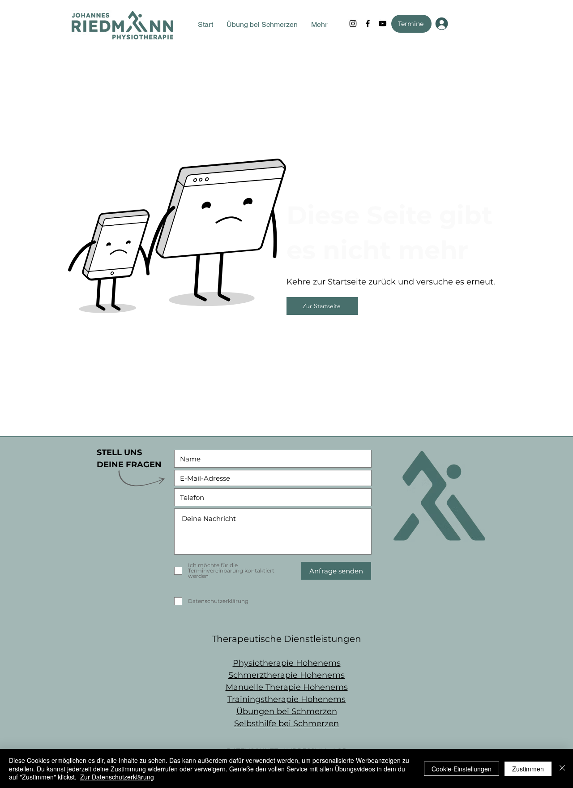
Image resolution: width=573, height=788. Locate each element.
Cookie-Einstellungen (462, 768)
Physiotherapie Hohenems (287, 663)
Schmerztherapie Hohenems (286, 675)
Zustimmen (528, 768)
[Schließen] (562, 768)
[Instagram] (353, 23)
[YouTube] (382, 23)
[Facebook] (367, 23)
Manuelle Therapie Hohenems (287, 687)
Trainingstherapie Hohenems (286, 699)
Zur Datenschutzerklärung (117, 776)
